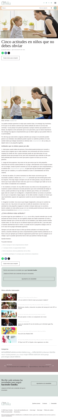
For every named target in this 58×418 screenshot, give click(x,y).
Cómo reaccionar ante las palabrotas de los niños (16, 251)
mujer (20, 297)
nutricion (37, 354)
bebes (27, 339)
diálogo (25, 216)
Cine (31, 352)
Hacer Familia (33, 297)
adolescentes (33, 314)
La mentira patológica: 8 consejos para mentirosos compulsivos (20, 254)
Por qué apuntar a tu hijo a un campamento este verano (32, 317)
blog (28, 352)
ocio (19, 314)
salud (12, 357)
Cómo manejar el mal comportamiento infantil (15, 245)
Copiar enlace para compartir (10, 58)
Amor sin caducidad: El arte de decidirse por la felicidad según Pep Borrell (35, 324)
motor (22, 354)
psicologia (5, 357)
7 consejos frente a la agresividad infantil (13, 248)
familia (34, 304)
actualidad (25, 297)
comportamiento (37, 141)
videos (17, 357)
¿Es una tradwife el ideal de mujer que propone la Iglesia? (33, 300)
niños (43, 314)
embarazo (45, 352)
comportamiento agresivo (17, 168)
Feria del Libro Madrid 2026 (25, 333)
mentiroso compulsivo (23, 210)
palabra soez (25, 177)
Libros (44, 331)
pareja (47, 304)
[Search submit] (55, 8)
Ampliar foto (13, 120)
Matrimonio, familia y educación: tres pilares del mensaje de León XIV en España (37, 307)
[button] (55, 3)
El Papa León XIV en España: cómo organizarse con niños (33, 342)
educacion (28, 304)
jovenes (13, 354)
